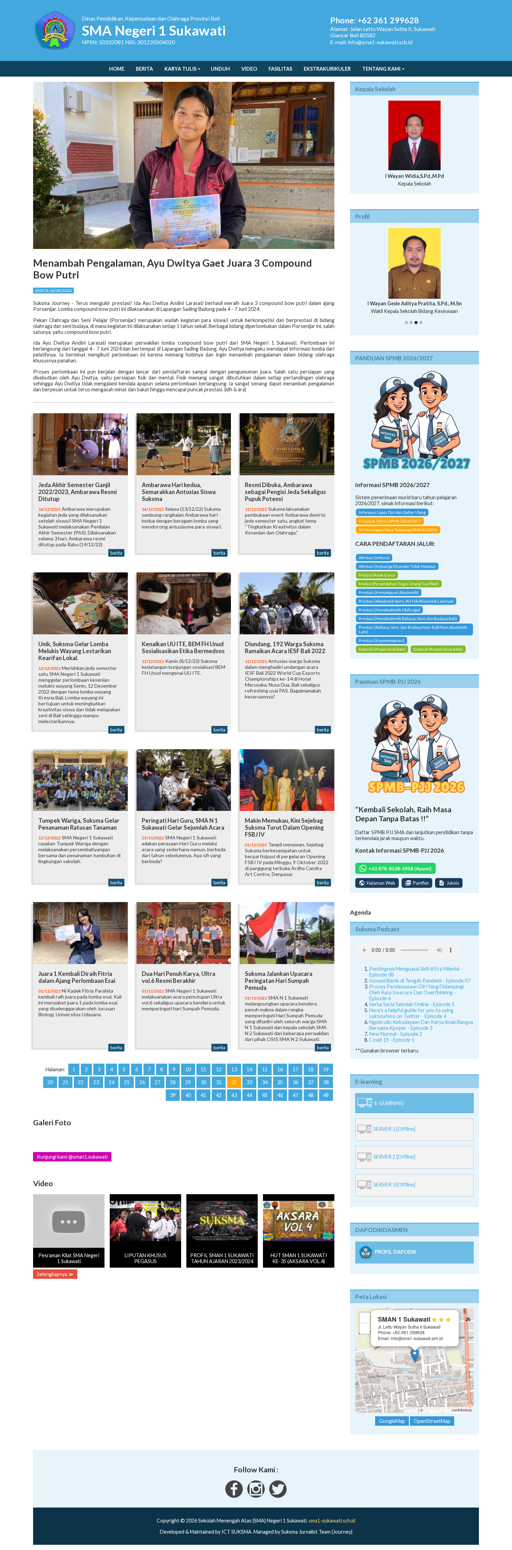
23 (96, 1082)
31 (219, 1082)
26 (142, 1082)
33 (249, 1082)
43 (234, 1095)
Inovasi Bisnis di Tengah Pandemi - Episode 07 (419, 981)
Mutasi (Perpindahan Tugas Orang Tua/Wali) (399, 583)
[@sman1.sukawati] (256, 1496)
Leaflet (411, 1409)
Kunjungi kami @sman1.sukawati (72, 1157)
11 (203, 1069)
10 (188, 1069)
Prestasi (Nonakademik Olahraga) (389, 610)
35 (280, 1082)
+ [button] (365, 1317)
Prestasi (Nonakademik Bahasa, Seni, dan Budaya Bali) (408, 618)
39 (173, 1095)
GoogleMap (392, 1421)
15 (264, 1069)
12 (219, 1069)
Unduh (220, 69)
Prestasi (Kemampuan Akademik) (389, 592)
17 (295, 1069)
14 (249, 1069)
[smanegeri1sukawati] (234, 1496)
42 (219, 1095)
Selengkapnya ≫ (55, 1274)
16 (280, 1069)
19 (326, 1069)
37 (310, 1082)
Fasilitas (280, 69)
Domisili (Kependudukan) (382, 649)
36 (295, 1082)
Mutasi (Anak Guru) (377, 575)
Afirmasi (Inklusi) (374, 557)
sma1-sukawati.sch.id (332, 1521)
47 (295, 1095)
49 (326, 1095)
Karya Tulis (180, 69)
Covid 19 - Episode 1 (391, 1040)
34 (264, 1082)
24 (111, 1082)
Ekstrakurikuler (327, 69)
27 (157, 1082)
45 (264, 1095)
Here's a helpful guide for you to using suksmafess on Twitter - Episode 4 (411, 1013)
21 (65, 1082)
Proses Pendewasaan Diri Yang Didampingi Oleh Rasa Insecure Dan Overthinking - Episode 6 (416, 992)
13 (234, 1069)
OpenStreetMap (437, 1409)
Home (116, 69)
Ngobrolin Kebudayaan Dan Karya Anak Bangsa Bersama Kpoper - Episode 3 (421, 1025)
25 (127, 1082)
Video (249, 69)
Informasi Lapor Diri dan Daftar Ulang (392, 512)
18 (310, 1069)
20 (50, 1082)
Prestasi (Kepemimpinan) (381, 640)
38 (326, 1082)
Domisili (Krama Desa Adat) (438, 649)
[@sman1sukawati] (278, 1496)
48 (310, 1095)
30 (203, 1082)
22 (81, 1082)
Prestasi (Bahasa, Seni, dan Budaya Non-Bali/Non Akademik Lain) (413, 629)
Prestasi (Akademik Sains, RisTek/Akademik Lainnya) (406, 601)
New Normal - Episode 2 (395, 1034)
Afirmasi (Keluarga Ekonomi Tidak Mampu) (397, 566)
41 (203, 1095)
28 (173, 1082)
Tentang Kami (381, 69)
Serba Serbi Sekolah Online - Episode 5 (412, 1004)
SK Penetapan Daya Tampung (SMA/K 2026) (398, 529)
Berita (144, 69)
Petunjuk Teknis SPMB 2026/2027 (390, 521)
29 (188, 1082)
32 (234, 1082)
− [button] (365, 1328)
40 (188, 1095)
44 (249, 1095)
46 (280, 1095)
